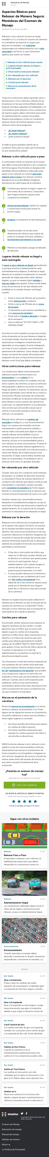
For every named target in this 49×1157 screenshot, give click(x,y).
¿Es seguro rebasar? (17, 133)
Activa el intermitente (18, 205)
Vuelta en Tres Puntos (14, 1069)
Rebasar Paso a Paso (15, 855)
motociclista (8, 377)
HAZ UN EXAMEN (26, 785)
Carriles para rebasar (18, 82)
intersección (20, 301)
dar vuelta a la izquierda (23, 579)
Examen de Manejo (11, 1124)
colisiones (30, 45)
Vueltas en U (10, 1091)
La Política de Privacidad (13, 1149)
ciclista (24, 377)
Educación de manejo (12, 1129)
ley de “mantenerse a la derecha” (18, 670)
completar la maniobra (18, 488)
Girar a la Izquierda (13, 1002)
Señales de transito (11, 1139)
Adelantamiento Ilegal (16, 902)
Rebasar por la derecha (19, 79)
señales (36, 280)
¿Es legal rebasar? (17, 130)
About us (6, 1144)
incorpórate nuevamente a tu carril (24, 239)
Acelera (11, 219)
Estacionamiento (13, 950)
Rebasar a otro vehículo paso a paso (25, 62)
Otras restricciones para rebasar (23, 71)
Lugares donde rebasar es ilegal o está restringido (23, 66)
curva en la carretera (22, 313)
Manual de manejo (10, 1134)
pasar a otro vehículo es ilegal (18, 265)
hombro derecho (30, 316)
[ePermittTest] (4, 4)
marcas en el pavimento (23, 706)
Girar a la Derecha (12, 980)
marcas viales (8, 283)
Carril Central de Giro (14, 1024)
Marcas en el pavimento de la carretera (21, 87)
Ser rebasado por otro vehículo (23, 75)
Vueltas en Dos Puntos (14, 1047)
